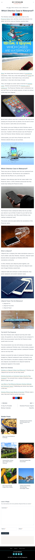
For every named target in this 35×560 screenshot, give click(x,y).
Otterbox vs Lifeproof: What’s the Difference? (13, 370)
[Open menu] (2, 2)
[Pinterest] (14, 554)
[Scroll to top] (33, 550)
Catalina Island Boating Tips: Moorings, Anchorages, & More (25, 487)
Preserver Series (5, 19)
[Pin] (14, 14)
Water (2, 73)
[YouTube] (21, 554)
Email (21, 528)
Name (4, 528)
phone (29, 75)
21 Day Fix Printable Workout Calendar (6, 406)
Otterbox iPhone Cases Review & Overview (12, 392)
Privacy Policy (22, 548)
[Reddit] (21, 14)
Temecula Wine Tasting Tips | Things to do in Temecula (8, 462)
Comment (5, 507)
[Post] (19, 14)
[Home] (7, 7)
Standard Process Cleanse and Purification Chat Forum (26, 422)
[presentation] (9, 426)
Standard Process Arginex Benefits (27, 406)
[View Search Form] (33, 2)
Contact (16, 548)
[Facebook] (16, 14)
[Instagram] (19, 554)
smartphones (28, 73)
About (11, 548)
